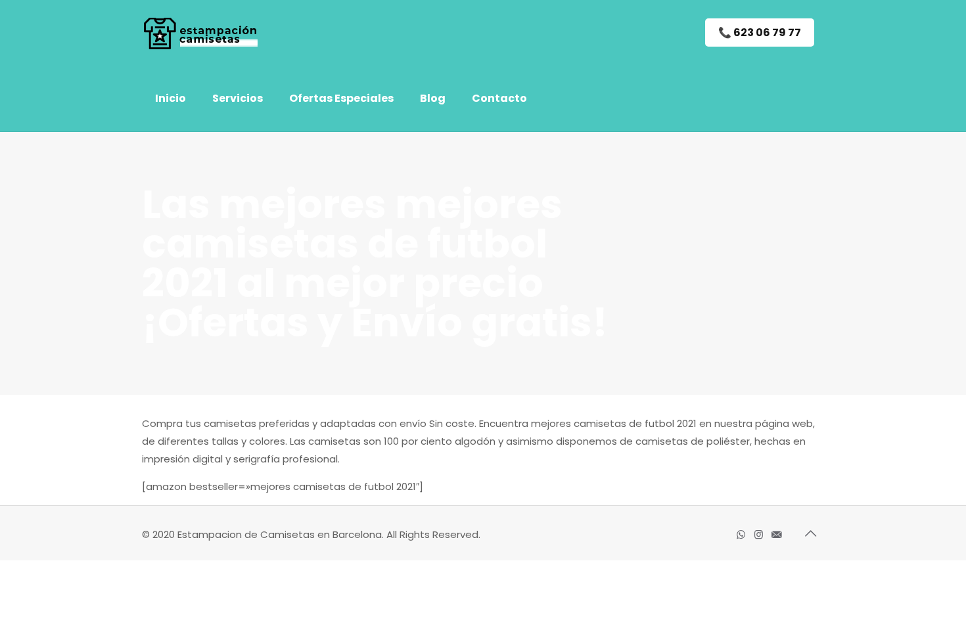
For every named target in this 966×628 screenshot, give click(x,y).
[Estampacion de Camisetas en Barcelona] (206, 33)
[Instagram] (759, 534)
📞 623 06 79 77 (759, 32)
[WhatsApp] (741, 534)
